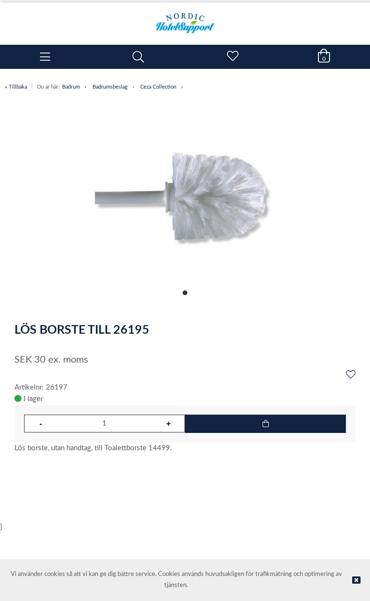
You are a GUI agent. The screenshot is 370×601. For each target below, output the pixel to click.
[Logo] (185, 18)
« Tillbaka (16, 87)
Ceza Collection (158, 87)
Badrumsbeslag (110, 87)
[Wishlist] (351, 375)
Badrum (71, 87)
